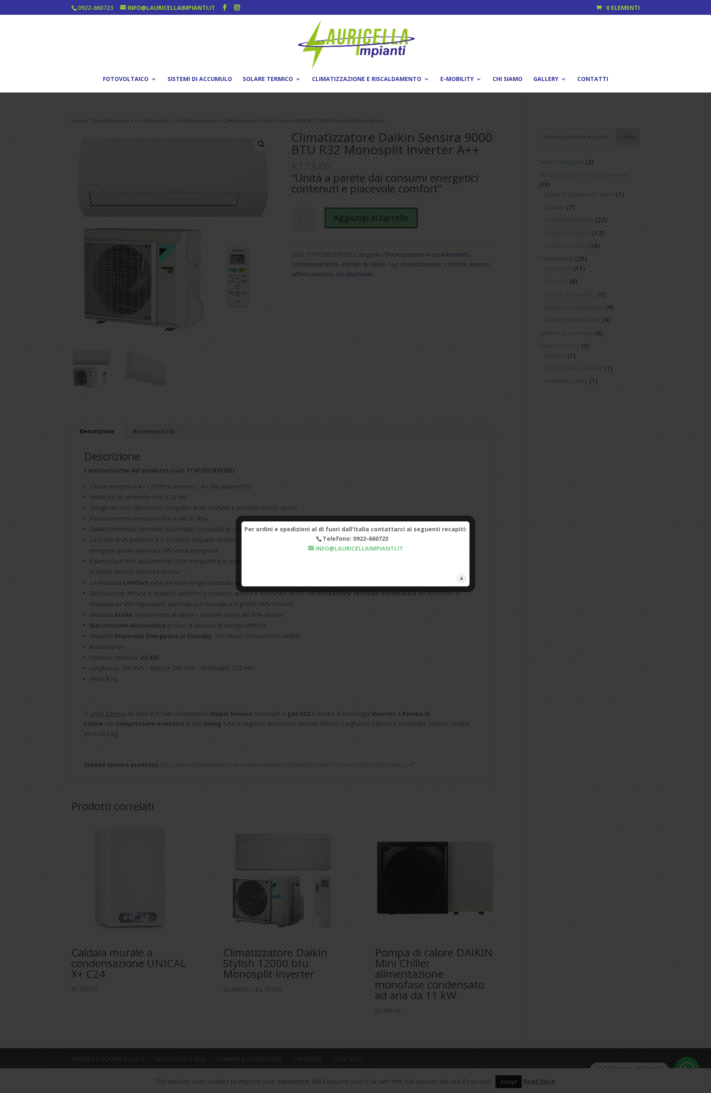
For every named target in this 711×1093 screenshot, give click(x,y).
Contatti (592, 79)
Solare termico (268, 79)
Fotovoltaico (126, 79)
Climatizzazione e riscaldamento (366, 79)
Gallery (545, 79)
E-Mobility (457, 79)
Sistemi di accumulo (199, 79)
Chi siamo (508, 79)
